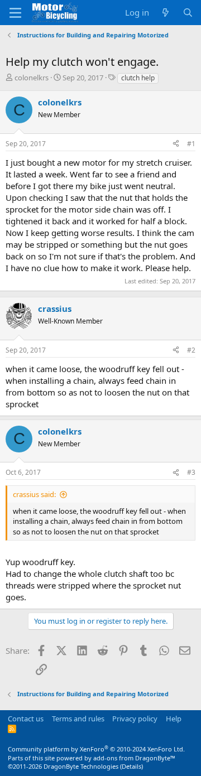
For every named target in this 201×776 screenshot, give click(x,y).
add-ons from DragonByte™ (134, 758)
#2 (191, 350)
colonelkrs (32, 78)
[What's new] (165, 12)
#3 (191, 472)
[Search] (188, 12)
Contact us (26, 719)
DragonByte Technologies (81, 766)
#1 (191, 143)
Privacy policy (134, 719)
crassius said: (34, 494)
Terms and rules (78, 719)
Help (173, 719)
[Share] (176, 144)
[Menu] (15, 13)
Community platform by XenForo (96, 749)
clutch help (138, 78)
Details (131, 766)
